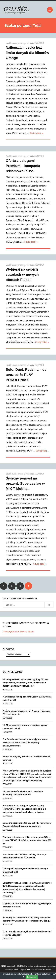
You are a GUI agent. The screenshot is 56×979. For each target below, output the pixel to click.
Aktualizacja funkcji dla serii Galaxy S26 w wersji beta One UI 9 (27, 698)
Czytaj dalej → (36, 133)
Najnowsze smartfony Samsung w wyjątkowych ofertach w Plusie (27, 905)
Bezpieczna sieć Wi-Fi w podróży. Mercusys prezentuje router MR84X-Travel (25, 856)
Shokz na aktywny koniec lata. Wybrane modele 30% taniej (26, 758)
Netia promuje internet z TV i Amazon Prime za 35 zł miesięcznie (26, 712)
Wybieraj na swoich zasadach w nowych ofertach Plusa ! (22, 274)
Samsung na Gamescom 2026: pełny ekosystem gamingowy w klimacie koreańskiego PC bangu (27, 919)
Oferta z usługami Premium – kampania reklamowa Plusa (23, 166)
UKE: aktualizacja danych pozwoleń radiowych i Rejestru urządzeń (27, 933)
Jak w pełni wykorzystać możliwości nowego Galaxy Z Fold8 (25, 870)
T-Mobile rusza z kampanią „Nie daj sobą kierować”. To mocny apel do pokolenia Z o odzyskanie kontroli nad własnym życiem (24, 808)
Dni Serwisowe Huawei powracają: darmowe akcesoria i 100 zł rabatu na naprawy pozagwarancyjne (25, 742)
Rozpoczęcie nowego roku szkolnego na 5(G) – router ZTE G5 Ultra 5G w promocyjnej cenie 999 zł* (27, 840)
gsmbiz (27, 43)
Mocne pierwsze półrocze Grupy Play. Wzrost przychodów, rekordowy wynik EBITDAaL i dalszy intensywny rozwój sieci (26, 682)
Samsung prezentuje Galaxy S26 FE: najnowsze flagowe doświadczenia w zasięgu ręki (27, 824)
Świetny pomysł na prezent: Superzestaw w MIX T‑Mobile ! (25, 483)
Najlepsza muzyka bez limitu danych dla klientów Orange (27, 53)
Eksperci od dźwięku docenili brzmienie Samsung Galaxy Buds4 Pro (23, 793)
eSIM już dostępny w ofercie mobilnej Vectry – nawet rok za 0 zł (26, 727)
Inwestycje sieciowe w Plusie (18, 631)
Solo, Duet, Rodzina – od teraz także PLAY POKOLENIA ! (26, 375)
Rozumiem (31, 977)
